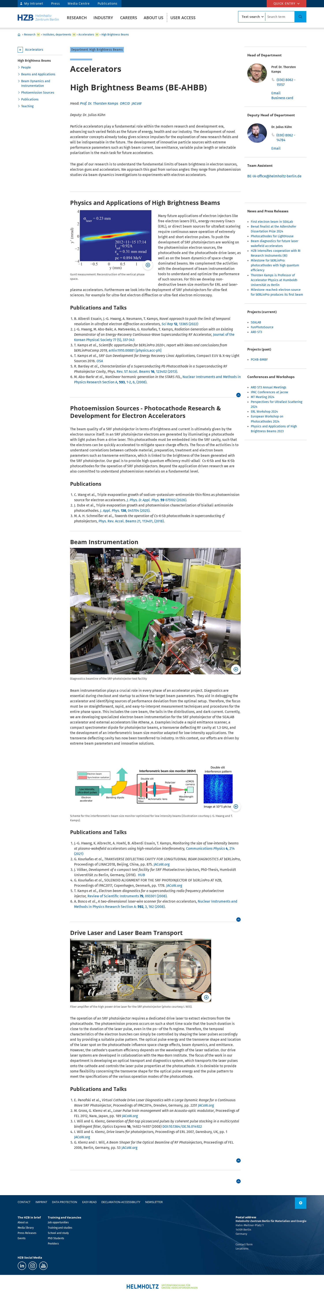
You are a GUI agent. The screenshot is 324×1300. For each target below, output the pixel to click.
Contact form (244, 1244)
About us (153, 17)
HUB (141, 875)
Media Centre (78, 3)
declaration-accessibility (120, 1202)
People (26, 67)
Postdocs (53, 1243)
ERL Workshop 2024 (264, 412)
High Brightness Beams (115, 34)
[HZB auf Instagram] (32, 1265)
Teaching (27, 106)
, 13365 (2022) (180, 324)
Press (55, 3)
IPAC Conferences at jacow (269, 392)
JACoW (137, 103)
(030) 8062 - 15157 (286, 82)
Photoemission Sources (37, 93)
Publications (107, 3)
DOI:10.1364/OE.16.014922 (182, 1126)
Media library (26, 1227)
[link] (238, 395)
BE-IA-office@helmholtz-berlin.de (274, 176)
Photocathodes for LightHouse (272, 236)
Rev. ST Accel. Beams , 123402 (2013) (147, 371)
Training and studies (60, 1227)
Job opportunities (58, 1222)
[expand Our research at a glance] (74, 34)
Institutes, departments (57, 34)
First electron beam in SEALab (272, 222)
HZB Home (19, 34)
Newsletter (154, 1202)
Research (77, 17)
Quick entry (284, 3)
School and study (58, 1233)
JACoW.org (161, 864)
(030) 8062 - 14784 (285, 137)
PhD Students (56, 1238)
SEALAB (256, 322)
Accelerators (86, 34)
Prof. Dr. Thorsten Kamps (99, 103)
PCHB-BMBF (259, 360)
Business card (282, 98)
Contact (24, 1202)
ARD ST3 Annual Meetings (268, 387)
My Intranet (33, 3)
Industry (103, 17)
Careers (128, 17)
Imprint (41, 1202)
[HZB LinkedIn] (22, 1265)
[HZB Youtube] (43, 1265)
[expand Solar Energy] (97, 34)
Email (276, 93)
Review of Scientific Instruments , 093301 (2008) (127, 896)
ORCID (125, 103)
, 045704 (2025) (124, 510)
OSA (100, 361)
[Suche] (300, 16)
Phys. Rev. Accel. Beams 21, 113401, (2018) (131, 521)
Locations (242, 1248)
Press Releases (27, 1233)
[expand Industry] (38, 34)
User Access (183, 17)
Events (22, 1238)
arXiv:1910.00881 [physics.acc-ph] (135, 350)
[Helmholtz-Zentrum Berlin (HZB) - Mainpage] (38, 17)
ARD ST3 (256, 332)
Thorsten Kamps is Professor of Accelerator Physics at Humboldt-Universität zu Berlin (274, 280)
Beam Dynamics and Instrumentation (35, 83)
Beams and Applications (38, 74)
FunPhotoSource (262, 327)
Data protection (64, 1202)
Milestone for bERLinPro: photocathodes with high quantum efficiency (275, 265)
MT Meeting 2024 (262, 397)
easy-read (89, 1202)
